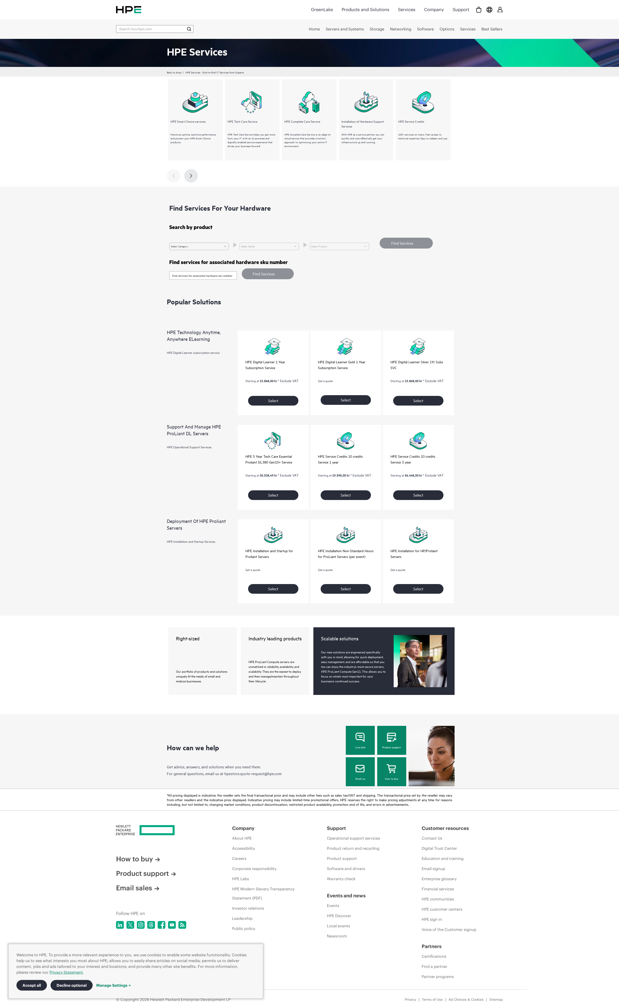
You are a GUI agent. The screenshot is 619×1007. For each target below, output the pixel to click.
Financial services (438, 888)
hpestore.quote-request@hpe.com (253, 773)
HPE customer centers (442, 909)
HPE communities (438, 899)
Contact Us (432, 838)
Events (333, 905)
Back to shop (174, 72)
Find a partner (434, 966)
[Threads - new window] (151, 925)
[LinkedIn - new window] (120, 925)
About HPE (242, 838)
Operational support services (353, 838)
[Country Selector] (489, 9)
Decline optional (72, 985)
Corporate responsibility (254, 868)
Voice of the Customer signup (449, 929)
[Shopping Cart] (479, 9)
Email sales (134, 888)
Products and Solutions (365, 9)
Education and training (443, 858)
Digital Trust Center (439, 848)
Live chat (360, 747)
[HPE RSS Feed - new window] (182, 925)
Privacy (410, 999)
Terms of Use (432, 999)
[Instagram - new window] (141, 925)
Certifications (434, 956)
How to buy (391, 778)
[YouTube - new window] (172, 925)
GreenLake (322, 9)
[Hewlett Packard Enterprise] (128, 9)
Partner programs (438, 976)
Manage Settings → (113, 985)
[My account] (500, 9)
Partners (432, 946)
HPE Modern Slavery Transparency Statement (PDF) (263, 893)
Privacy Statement (66, 972)
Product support (391, 747)
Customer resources (445, 828)
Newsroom (337, 936)
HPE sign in (432, 919)
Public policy (243, 928)
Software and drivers (346, 868)
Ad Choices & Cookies (466, 999)
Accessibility (243, 848)
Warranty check (341, 878)
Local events (338, 925)
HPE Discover (339, 915)
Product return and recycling (353, 848)
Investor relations (248, 908)
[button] (268, 273)
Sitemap (496, 999)
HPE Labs (240, 878)
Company (434, 9)
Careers (239, 858)
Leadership (242, 918)
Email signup (433, 868)
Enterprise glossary (439, 878)
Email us (360, 778)
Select (273, 400)
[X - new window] (130, 925)
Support (461, 9)
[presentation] (191, 176)
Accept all (31, 985)
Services (406, 9)
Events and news (346, 896)
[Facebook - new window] (161, 925)
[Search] (189, 29)
